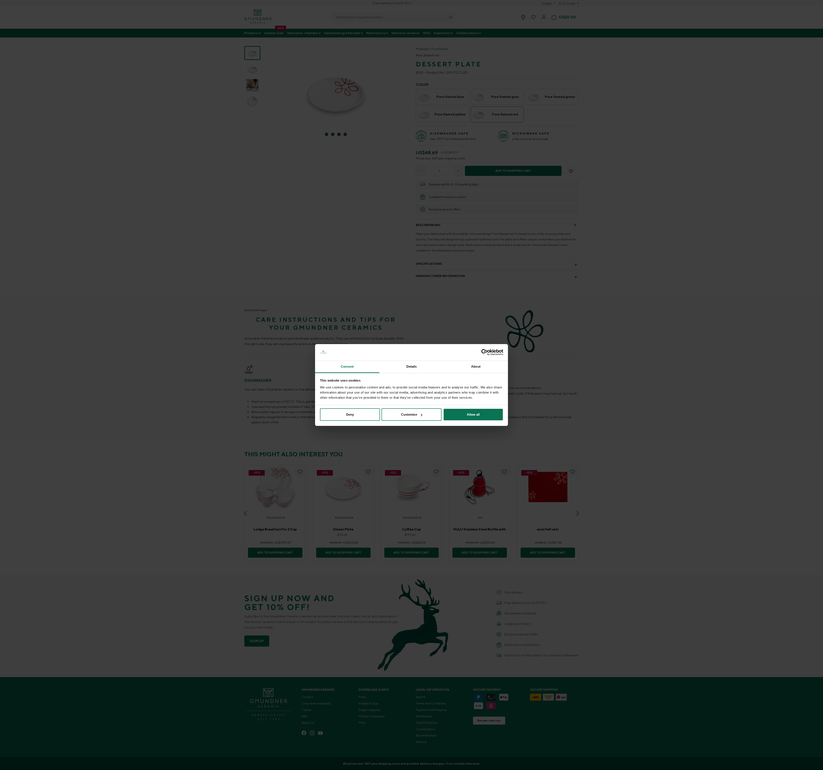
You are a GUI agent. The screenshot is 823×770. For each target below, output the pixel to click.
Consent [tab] (347, 366)
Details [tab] (411, 366)
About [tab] (476, 366)
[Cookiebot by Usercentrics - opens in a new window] (484, 352)
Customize (409, 414)
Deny (350, 414)
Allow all (473, 414)
